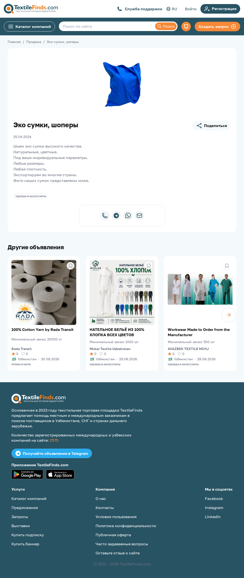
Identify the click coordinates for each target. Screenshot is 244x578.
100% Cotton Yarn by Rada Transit (42, 329)
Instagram (214, 507)
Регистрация (224, 8)
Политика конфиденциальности (126, 525)
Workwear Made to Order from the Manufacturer (199, 332)
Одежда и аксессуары (30, 196)
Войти (191, 8)
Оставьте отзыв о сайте (118, 553)
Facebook (214, 498)
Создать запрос (213, 26)
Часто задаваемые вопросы (122, 543)
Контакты (105, 507)
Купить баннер (25, 543)
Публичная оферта (113, 534)
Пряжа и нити (21, 364)
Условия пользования (116, 516)
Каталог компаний (33, 26)
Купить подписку (27, 534)
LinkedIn (213, 516)
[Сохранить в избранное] (70, 266)
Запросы (19, 516)
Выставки (20, 525)
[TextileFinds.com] (31, 9)
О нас (101, 498)
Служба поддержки (143, 8)
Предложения (24, 507)
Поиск (169, 26)
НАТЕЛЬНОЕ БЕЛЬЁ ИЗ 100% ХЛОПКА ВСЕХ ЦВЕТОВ (117, 332)
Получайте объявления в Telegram (55, 453)
